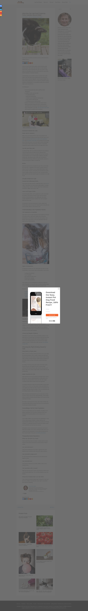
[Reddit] (1, 11)
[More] (1, 15)
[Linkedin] (1, 10)
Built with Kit (52, 321)
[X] (1, 8)
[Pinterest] (1, 13)
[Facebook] (1, 6)
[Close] (59, 289)
